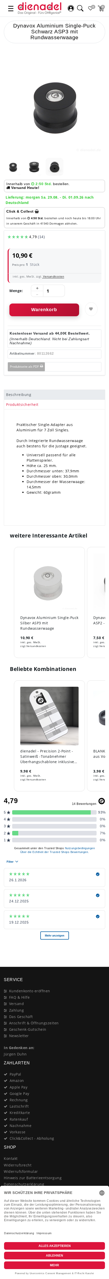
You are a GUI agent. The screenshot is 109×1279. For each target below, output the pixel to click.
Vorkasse (18, 1132)
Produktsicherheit (22, 404)
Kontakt (11, 1158)
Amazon (17, 1080)
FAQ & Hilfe (19, 997)
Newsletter (19, 1035)
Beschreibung (18, 394)
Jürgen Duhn (15, 1054)
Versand (16, 1003)
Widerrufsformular (21, 1171)
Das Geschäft (21, 1016)
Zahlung (16, 1010)
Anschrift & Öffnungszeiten (34, 1023)
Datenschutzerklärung (24, 1184)
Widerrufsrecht (17, 1165)
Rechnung (19, 1099)
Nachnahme (21, 1125)
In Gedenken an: (19, 1047)
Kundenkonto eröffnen (29, 990)
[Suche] (80, 8)
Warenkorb (44, 309)
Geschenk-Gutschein (27, 1029)
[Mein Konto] (71, 8)
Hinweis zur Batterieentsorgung (33, 1177)
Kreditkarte (20, 1112)
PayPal (15, 1074)
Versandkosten (53, 276)
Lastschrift (19, 1106)
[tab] (54, 395)
